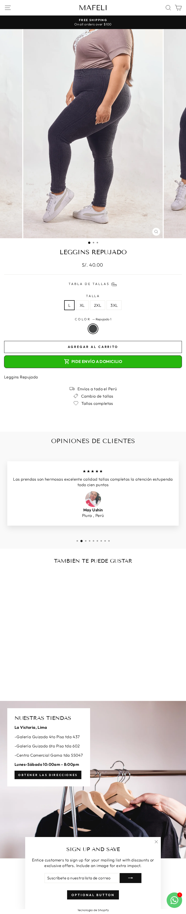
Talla (93, 296)
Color (93, 319)
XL (82, 305)
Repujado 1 (93, 329)
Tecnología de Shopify (93, 910)
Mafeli (93, 7)
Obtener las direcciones (48, 775)
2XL (97, 305)
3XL (114, 305)
